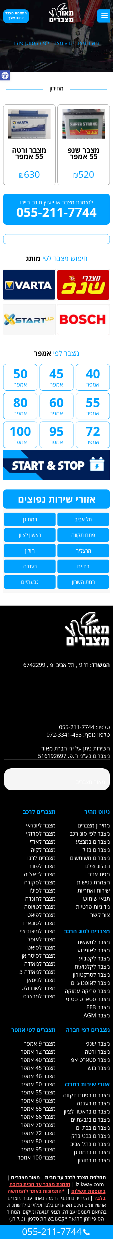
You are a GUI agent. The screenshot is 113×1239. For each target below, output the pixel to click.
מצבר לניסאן (41, 980)
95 (56, 434)
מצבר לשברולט (38, 988)
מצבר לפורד (42, 866)
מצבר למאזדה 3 (37, 971)
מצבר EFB (98, 1007)
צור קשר (100, 915)
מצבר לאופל (42, 939)
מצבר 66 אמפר (38, 1116)
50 (20, 376)
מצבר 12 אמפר (38, 1051)
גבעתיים (30, 582)
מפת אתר (99, 874)
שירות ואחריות (94, 890)
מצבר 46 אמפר (38, 1076)
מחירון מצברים (94, 825)
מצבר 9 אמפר (40, 1043)
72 (93, 434)
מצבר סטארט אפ (90, 1059)
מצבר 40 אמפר (38, 1059)
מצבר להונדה (40, 898)
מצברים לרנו (41, 858)
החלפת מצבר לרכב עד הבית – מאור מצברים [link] (58, 1177)
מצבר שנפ (98, 1043)
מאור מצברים (84, 43)
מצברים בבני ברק (90, 1135)
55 (93, 405)
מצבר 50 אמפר (38, 1084)
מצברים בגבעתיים (90, 1119)
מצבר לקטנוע (94, 958)
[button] (5, 75)
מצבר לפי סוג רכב (90, 833)
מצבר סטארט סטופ (88, 999)
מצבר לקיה (43, 849)
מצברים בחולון (94, 1160)
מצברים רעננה (93, 1103)
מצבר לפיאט (41, 915)
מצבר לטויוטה (40, 906)
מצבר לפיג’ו (43, 890)
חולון (30, 550)
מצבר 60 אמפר (38, 1100)
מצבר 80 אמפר (38, 1141)
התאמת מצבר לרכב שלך (16, 15)
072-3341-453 (64, 734)
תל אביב (83, 519)
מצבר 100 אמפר (37, 1157)
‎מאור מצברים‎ (90, 782)
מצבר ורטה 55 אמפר (29, 153)
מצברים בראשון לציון (87, 1111)
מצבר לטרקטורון (91, 974)
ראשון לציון (30, 535)
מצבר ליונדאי (41, 825)
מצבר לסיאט (41, 947)
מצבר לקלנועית (92, 966)
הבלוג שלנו (97, 866)
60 (56, 405)
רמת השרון (83, 582)
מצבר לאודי (43, 841)
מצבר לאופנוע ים (90, 982)
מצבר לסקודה (40, 882)
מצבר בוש (99, 1068)
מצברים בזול (96, 849)
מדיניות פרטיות (93, 906)
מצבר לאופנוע (93, 950)
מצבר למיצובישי (38, 931)
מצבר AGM (96, 1015)
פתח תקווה (83, 535)
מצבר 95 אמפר (38, 1149)
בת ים (83, 566)
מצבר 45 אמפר (38, 1068)
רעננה (30, 566)
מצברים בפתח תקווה (86, 1095)
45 (56, 376)
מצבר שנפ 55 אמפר (83, 153)
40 (93, 376)
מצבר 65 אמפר (38, 1108)
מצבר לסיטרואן (39, 955)
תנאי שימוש (96, 898)
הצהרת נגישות (93, 882)
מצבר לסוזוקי (41, 833)
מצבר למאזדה (40, 963)
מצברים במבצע (93, 841)
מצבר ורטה (97, 1051)
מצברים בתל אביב (90, 1144)
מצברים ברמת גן (92, 1152)
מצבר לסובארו (39, 923)
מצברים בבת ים (93, 1127)
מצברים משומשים (90, 858)
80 (20, 405)
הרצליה (83, 550)
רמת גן (30, 519)
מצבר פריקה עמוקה (87, 991)
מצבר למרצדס (39, 996)
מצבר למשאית (94, 942)
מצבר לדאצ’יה (40, 874)
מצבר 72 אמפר (38, 1133)
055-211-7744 (56, 212)
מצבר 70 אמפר (38, 1125)
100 (20, 434)
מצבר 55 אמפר (38, 1092)
